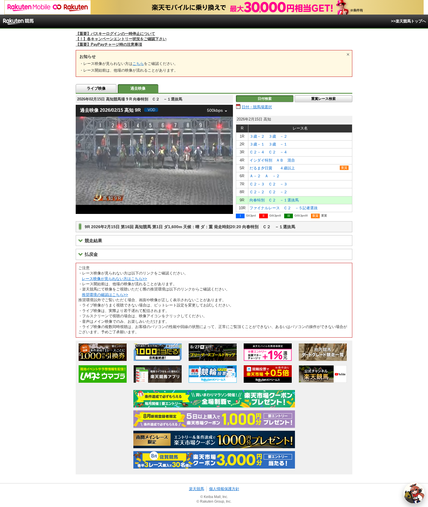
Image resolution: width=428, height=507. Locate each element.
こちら (138, 63)
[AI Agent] (414, 493)
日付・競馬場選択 (257, 107)
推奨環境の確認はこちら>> (105, 294)
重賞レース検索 (323, 99)
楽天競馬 (196, 489)
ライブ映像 (96, 88)
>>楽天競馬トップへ (408, 21)
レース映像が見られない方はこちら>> (114, 278)
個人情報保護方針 (224, 489)
